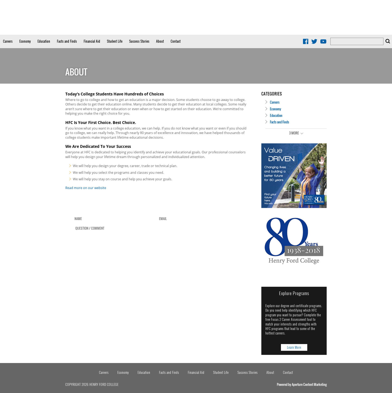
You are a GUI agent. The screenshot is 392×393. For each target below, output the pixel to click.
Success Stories (139, 41)
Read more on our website (85, 188)
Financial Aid (92, 41)
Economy (25, 41)
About (160, 41)
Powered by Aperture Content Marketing (302, 384)
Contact (176, 41)
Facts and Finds (67, 41)
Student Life (114, 41)
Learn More (294, 347)
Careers (8, 41)
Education (44, 41)
